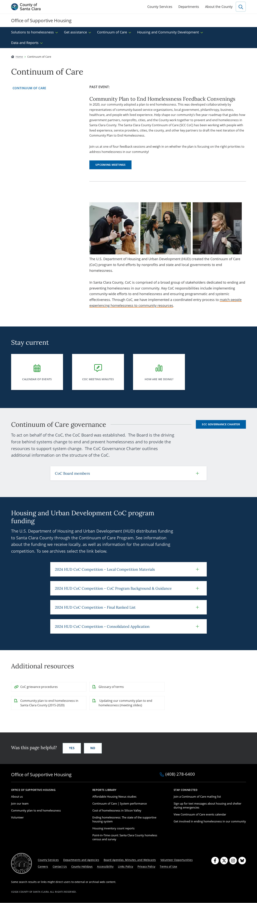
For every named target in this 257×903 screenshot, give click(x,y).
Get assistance (75, 32)
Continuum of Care (112, 32)
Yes (72, 748)
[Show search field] (241, 7)
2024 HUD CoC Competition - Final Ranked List (95, 607)
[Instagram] (233, 860)
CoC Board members (72, 473)
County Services (159, 6)
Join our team (20, 803)
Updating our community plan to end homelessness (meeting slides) (125, 703)
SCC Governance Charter (221, 424)
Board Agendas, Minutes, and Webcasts (130, 860)
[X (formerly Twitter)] (224, 860)
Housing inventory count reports (113, 828)
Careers (43, 866)
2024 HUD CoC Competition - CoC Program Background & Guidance (113, 588)
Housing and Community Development (168, 32)
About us (17, 796)
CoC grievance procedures (39, 687)
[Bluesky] (242, 860)
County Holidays (82, 866)
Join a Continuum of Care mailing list (197, 796)
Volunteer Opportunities (176, 860)
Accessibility (105, 866)
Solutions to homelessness (32, 32)
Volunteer (17, 817)
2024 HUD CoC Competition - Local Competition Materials (105, 569)
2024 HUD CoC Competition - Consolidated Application (102, 626)
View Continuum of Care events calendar (200, 814)
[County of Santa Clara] (26, 7)
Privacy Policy (146, 866)
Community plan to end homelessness (36, 810)
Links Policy (125, 866)
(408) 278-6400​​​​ (180, 774)
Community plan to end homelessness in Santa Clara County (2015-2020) (49, 703)
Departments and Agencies (81, 860)
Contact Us (60, 866)
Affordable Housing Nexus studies (114, 796)
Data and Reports (25, 42)
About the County (219, 6)
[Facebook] (215, 860)
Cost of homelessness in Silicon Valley (116, 810)
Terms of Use (168, 866)
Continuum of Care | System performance (119, 803)
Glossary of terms (111, 687)
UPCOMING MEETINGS (110, 164)
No (92, 748)
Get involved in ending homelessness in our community (210, 821)
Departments (188, 6)
